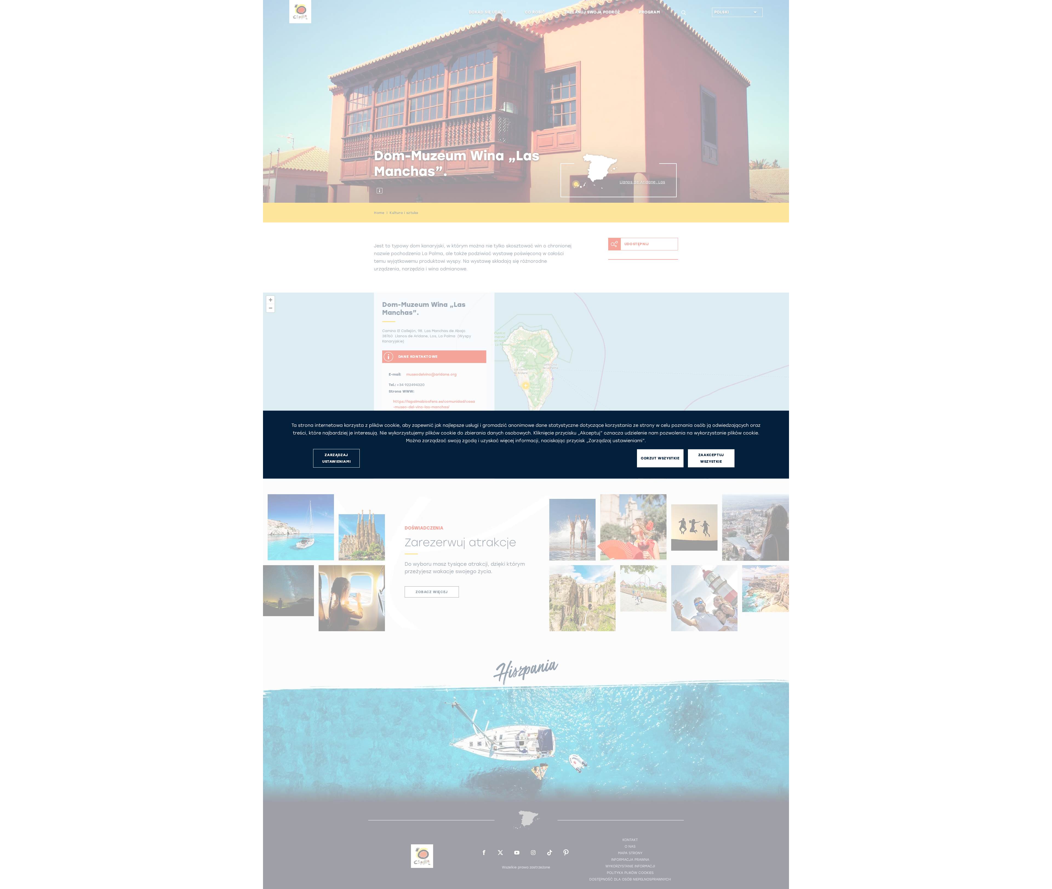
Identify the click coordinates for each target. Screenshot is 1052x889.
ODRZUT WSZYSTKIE (660, 458)
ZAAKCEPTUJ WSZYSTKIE (711, 458)
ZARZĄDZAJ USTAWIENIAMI (336, 458)
